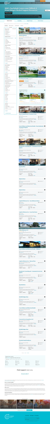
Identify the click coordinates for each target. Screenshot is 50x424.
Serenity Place (22, 166)
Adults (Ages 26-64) (8, 52)
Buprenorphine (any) (8, 83)
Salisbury (27, 361)
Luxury (7, 60)
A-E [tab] (10, 359)
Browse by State (24, 373)
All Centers (6, 25)
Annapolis (17, 361)
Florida (26, 91)
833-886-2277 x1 (21, 130)
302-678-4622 (21, 343)
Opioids (7, 75)
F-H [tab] (11, 359)
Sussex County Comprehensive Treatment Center (29, 55)
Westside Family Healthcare (25, 340)
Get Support (32, 415)
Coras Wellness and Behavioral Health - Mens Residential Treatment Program (31, 127)
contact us (32, 394)
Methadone (7, 82)
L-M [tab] (14, 359)
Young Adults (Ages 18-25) (9, 53)
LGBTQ (7, 68)
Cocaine (7, 78)
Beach (6, 96)
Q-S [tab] (18, 359)
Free (6, 46)
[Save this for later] (45, 28)
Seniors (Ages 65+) (8, 51)
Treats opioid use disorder (9, 58)
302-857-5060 (21, 332)
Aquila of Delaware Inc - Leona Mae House (28, 212)
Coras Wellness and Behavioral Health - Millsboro (29, 249)
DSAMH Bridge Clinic (23, 297)
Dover (7, 361)
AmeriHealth (7, 41)
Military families (8, 71)
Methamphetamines (8, 79)
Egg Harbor (38, 364)
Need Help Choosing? (8, 113)
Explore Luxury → (29, 410)
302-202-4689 (21, 38)
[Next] (44, 30)
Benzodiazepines (8, 77)
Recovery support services (9, 61)
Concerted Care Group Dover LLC (26, 319)
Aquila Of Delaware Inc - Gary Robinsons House (29, 200)
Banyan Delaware (23, 35)
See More (29, 64)
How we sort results (14, 28)
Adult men (7, 66)
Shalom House (22, 178)
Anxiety (7, 89)
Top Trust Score (11, 25)
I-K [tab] (13, 359)
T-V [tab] (19, 359)
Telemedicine (7, 34)
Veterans (7, 69)
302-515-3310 (21, 300)
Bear (17, 364)
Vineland (37, 361)
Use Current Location (9, 13)
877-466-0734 (21, 58)
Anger (6, 88)
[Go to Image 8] (34, 33)
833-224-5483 (21, 321)
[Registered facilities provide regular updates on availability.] (43, 60)
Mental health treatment (9, 59)
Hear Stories (27, 415)
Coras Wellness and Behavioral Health (27, 308)
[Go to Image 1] (29, 33)
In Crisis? (47, 10)
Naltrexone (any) (8, 84)
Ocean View (28, 364)
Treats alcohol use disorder (9, 57)
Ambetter (7, 40)
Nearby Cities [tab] (7, 359)
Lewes (7, 364)
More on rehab (26, 23)
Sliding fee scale (8, 47)
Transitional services (8, 62)
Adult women (7, 67)
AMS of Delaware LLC (23, 230)
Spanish (7, 105)
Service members (8, 70)
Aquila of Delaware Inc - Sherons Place (27, 261)
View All (6, 63)
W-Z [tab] (21, 359)
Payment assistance (8, 48)
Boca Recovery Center (24, 78)
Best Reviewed (17, 25)
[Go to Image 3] (32, 164)
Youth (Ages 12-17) (8, 54)
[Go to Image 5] (32, 33)
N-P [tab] (16, 359)
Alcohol (7, 76)
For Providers (37, 415)
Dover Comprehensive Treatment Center (27, 114)
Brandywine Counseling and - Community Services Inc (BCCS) (30, 147)
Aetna (6, 39)
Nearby (22, 25)
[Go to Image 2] (30, 33)
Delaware (9, 357)
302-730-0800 (21, 193)
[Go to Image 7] (33, 33)
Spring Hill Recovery (33, 99)
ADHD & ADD (7, 87)
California (23, 91)
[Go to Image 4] (31, 33)
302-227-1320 (21, 233)
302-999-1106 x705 (22, 203)
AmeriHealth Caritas (8, 42)
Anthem (7, 43)
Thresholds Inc (22, 284)
